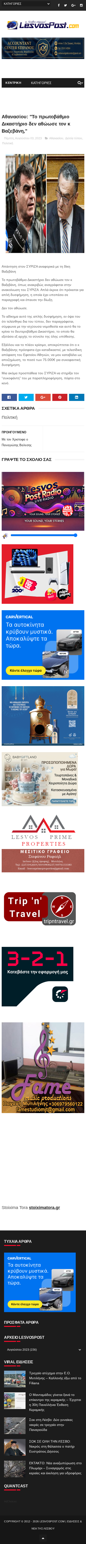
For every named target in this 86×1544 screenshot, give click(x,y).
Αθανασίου (56, 138)
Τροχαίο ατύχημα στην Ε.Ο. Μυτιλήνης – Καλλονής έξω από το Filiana (55, 1378)
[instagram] (81, 5)
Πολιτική (7, 143)
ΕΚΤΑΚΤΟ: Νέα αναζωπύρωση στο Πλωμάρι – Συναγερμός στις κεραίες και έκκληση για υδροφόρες (55, 1468)
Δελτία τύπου (73, 138)
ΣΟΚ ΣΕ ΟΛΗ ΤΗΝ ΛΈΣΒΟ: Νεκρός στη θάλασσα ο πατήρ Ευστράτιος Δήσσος (52, 1446)
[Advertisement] (43, 1162)
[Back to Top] (43, 1538)
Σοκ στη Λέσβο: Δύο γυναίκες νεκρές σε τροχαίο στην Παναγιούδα (51, 1425)
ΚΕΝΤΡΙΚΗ (13, 83)
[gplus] (73, 5)
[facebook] (58, 5)
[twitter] (65, 5)
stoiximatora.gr (44, 1207)
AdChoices (10, 1501)
